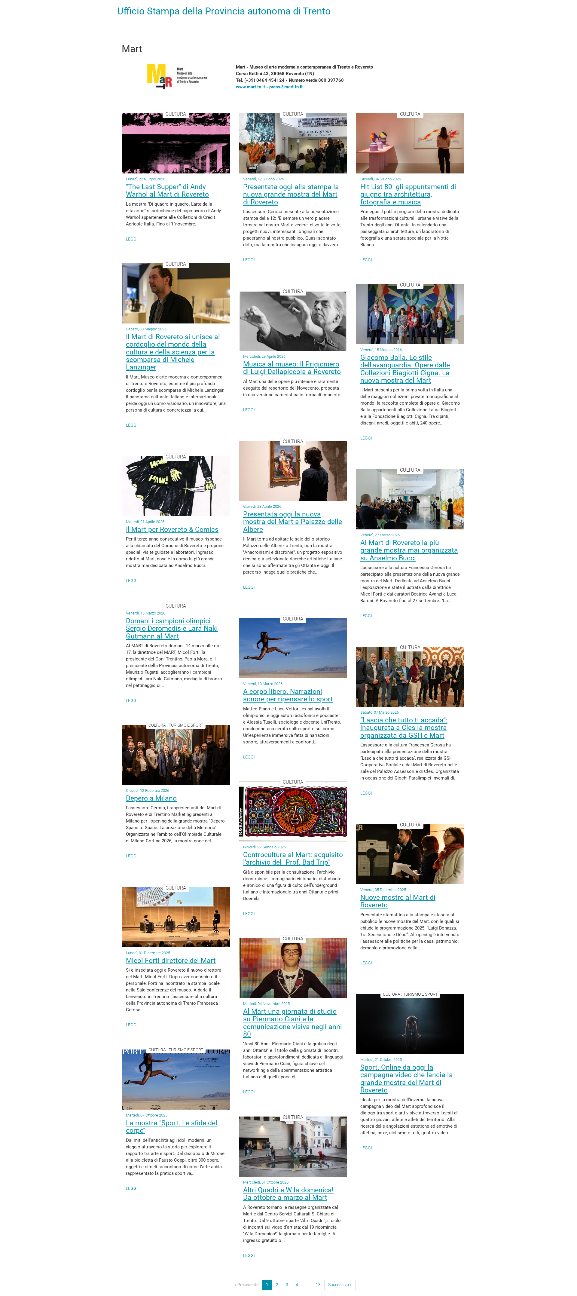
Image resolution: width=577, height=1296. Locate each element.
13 (318, 1284)
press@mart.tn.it (286, 87)
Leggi (132, 239)
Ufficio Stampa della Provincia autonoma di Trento (224, 11)
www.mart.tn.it (250, 87)
